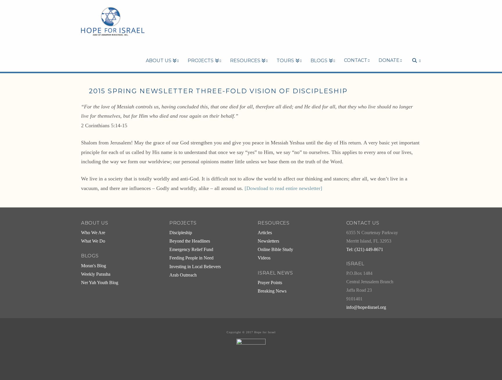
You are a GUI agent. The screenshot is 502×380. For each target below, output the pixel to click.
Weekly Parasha (95, 274)
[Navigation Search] (413, 50)
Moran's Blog (93, 265)
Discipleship (180, 232)
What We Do (93, 241)
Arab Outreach (183, 275)
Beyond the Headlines (189, 241)
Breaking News (272, 291)
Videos (264, 258)
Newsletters (268, 241)
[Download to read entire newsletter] (283, 188)
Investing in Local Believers (195, 266)
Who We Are (93, 232)
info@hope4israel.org (366, 307)
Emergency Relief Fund (191, 249)
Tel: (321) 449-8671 (364, 249)
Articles (265, 232)
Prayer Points (270, 282)
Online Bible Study (275, 249)
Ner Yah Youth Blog (99, 282)
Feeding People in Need (191, 258)
